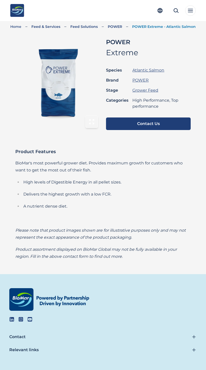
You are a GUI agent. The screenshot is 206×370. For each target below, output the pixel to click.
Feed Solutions (84, 26)
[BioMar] (17, 10)
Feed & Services (45, 26)
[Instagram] (20, 319)
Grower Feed (145, 90)
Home (15, 26)
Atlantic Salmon (148, 70)
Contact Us (148, 123)
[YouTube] (29, 319)
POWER (115, 26)
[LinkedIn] (11, 319)
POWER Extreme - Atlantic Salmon (164, 26)
